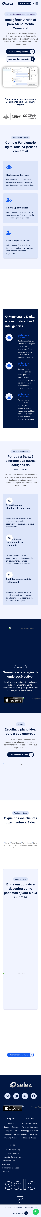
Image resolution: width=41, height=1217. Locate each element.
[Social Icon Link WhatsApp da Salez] (7, 1096)
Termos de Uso (31, 1208)
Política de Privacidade (13, 1208)
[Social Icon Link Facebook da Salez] (34, 1096)
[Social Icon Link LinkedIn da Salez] (16, 1096)
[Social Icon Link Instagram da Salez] (25, 1096)
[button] (36, 3)
